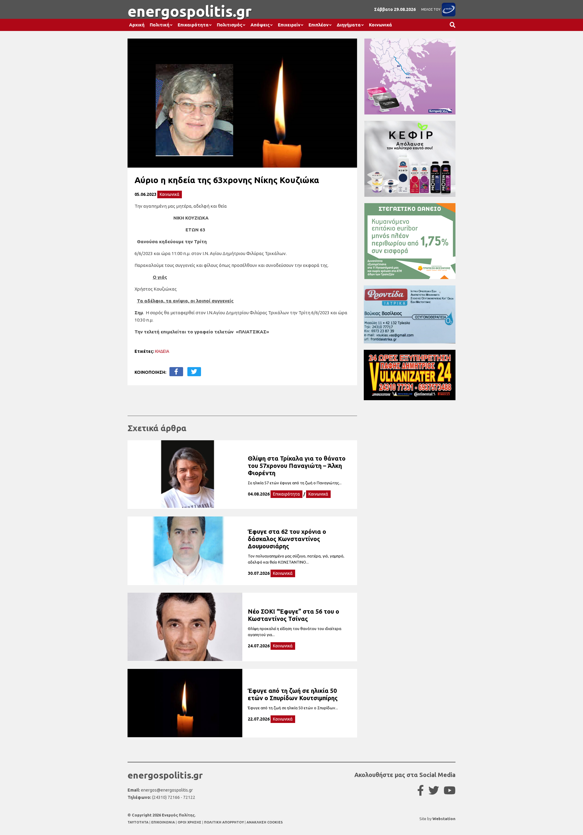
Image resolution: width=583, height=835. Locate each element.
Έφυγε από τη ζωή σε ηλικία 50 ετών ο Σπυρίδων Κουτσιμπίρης (293, 694)
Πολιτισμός (229, 24)
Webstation (443, 818)
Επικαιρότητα (193, 24)
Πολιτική (159, 24)
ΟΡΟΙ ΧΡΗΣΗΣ (190, 822)
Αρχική (137, 24)
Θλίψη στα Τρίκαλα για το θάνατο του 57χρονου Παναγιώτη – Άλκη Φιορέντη (297, 465)
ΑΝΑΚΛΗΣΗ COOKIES (265, 822)
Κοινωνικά (380, 24)
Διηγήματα (349, 24)
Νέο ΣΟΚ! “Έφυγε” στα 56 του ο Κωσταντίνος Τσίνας (293, 615)
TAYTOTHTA (138, 822)
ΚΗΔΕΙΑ (162, 351)
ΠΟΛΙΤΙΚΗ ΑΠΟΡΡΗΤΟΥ (224, 822)
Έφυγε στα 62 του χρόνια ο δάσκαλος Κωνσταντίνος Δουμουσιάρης (287, 539)
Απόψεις (260, 24)
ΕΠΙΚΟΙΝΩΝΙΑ (163, 822)
